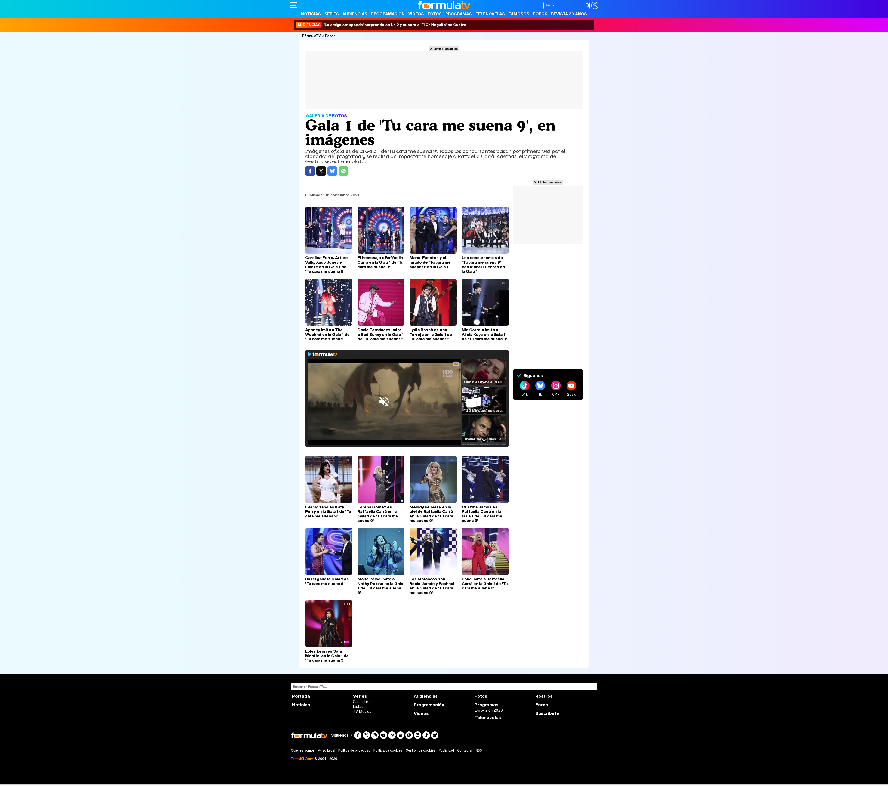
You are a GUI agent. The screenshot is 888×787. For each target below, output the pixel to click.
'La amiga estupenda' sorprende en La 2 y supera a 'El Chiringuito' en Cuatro (381, 25)
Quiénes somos (303, 750)
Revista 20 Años (569, 14)
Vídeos (416, 14)
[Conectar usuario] (594, 5)
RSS (479, 750)
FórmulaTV (311, 35)
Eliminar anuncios (445, 48)
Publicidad (446, 750)
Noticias (311, 14)
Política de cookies (387, 750)
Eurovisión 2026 (489, 710)
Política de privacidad (354, 750)
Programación (388, 14)
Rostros (544, 696)
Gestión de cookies (420, 750)
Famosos (519, 14)
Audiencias (354, 14)
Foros (540, 14)
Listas (358, 706)
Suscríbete (547, 713)
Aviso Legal (326, 750)
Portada (301, 696)
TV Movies (362, 711)
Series (331, 14)
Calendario (362, 701)
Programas (458, 14)
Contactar (464, 750)
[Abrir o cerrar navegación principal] (293, 5)
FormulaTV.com (302, 758)
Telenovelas (490, 14)
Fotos (435, 14)
